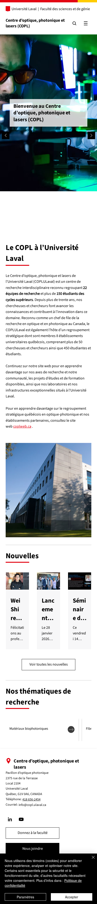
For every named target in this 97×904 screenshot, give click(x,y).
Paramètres (25, 897)
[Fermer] (90, 860)
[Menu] (85, 23)
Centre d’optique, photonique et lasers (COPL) (35, 23)
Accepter (71, 897)
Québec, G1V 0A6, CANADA (24, 794)
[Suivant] (91, 135)
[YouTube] (21, 819)
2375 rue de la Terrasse (22, 778)
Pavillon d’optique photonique (27, 773)
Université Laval (24, 9)
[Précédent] (5, 135)
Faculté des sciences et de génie (65, 9)
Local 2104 (13, 783)
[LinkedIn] (10, 819)
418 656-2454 (31, 799)
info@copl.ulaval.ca (32, 805)
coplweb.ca (22, 426)
